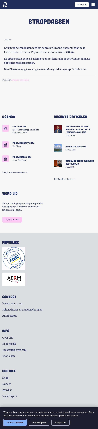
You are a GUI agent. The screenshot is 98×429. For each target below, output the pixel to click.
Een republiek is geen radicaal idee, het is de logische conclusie (78, 129)
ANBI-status (9, 315)
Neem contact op (12, 303)
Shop (5, 377)
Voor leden (8, 356)
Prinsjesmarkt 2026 (23, 143)
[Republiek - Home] (4, 5)
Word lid (7, 390)
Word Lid (82, 4)
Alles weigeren (39, 422)
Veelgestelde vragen (14, 350)
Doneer (6, 384)
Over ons (7, 337)
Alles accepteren (15, 422)
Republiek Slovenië (76, 146)
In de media (9, 343)
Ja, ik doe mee (12, 219)
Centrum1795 (19, 126)
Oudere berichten (20, 80)
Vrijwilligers (9, 396)
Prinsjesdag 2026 (22, 157)
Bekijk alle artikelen (63, 179)
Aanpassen (60, 422)
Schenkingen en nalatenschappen (22, 309)
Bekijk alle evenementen (13, 172)
